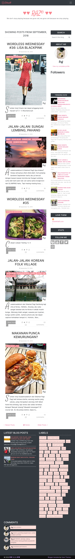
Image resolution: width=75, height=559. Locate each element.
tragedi (52, 509)
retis (47, 498)
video (50, 513)
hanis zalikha (44, 466)
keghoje (56, 477)
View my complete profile (61, 66)
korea (33, 273)
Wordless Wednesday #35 (26, 201)
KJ (62, 477)
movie (58, 491)
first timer (64, 456)
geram (59, 459)
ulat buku (43, 513)
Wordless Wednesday (13, 57)
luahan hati (63, 484)
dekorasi (54, 452)
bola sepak (43, 448)
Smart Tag (43, 505)
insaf (41, 470)
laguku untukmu (59, 481)
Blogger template (53, 557)
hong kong (64, 466)
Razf (61, 61)
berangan (43, 445)
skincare (60, 502)
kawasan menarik (23, 273)
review (52, 498)
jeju (45, 473)
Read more (12, 116)
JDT (41, 473)
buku (41, 452)
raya (63, 495)
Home (27, 425)
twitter (65, 509)
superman (52, 505)
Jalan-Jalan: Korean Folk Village (26, 262)
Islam (46, 470)
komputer (43, 481)
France (42, 459)
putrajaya (43, 495)
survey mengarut (63, 505)
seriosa (59, 498)
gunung (65, 459)
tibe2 (41, 509)
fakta (46, 456)
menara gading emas (47, 491)
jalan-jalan (16, 139)
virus (55, 513)
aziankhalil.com (58, 221)
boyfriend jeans (54, 448)
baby (68, 441)
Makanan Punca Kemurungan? (26, 335)
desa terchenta (64, 452)
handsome (59, 463)
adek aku (43, 438)
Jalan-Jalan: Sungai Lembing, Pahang (26, 128)
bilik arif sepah (58, 445)
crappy (47, 452)
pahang (9, 142)
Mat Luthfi (65, 488)
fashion (52, 456)
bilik (49, 445)
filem (58, 456)
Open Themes (66, 557)
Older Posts (42, 425)
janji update (63, 470)
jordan (56, 473)
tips (17, 346)
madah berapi (44, 488)
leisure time (26, 139)
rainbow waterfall (20, 142)
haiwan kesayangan (47, 463)
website (42, 516)
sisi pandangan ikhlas (47, 502)
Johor (50, 473)
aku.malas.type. (53, 438)
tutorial (58, 509)
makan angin (37, 139)
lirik (56, 484)
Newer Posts (10, 425)
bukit (8, 139)
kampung (63, 473)
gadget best (50, 459)
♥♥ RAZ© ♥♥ (37, 13)
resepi (42, 498)
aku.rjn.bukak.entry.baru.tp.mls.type (52, 441)
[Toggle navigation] (70, 3)
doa (41, 456)
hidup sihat (10, 346)
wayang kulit (63, 513)
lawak (42, 484)
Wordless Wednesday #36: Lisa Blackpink (26, 46)
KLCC (67, 477)
